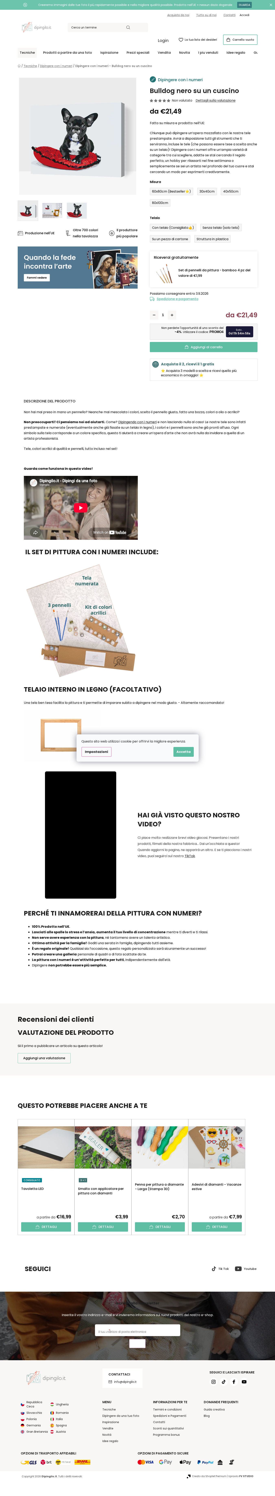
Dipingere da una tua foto (120, 1416)
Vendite (107, 1428)
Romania (62, 1413)
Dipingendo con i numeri (137, 422)
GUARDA (244, 5)
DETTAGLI (49, 1226)
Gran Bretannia (37, 1432)
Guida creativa (214, 1409)
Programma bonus (166, 1435)
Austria (61, 1432)
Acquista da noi (178, 15)
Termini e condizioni (167, 1409)
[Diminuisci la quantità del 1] (154, 315)
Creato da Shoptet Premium (209, 1476)
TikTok (190, 856)
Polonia (31, 1419)
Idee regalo (110, 1441)
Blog (207, 1416)
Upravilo (240, 1476)
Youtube (250, 1269)
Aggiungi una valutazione (44, 1058)
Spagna (61, 1425)
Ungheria (62, 1404)
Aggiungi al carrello (207, 347)
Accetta (183, 751)
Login (163, 40)
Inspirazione (110, 1422)
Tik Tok (223, 1269)
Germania (33, 1425)
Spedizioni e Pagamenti (169, 1416)
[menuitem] (27, 53)
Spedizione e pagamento (177, 299)
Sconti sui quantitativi (168, 1428)
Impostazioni (96, 751)
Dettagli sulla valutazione (216, 100)
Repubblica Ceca (34, 1404)
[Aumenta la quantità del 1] (172, 315)
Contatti (230, 15)
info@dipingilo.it (125, 1382)
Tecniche (109, 1409)
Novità (106, 1435)
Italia (59, 1419)
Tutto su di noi (206, 15)
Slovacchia (34, 1413)
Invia (137, 1343)
